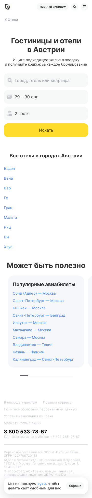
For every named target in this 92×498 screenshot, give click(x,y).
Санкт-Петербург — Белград (39, 315)
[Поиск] (74, 7)
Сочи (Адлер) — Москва (34, 293)
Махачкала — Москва (32, 330)
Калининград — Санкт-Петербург (43, 359)
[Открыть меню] (84, 7)
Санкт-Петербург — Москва (38, 300)
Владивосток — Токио (33, 344)
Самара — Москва (29, 337)
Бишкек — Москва (29, 308)
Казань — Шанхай (28, 352)
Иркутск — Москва (29, 322)
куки (42, 483)
